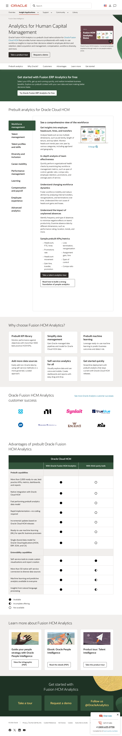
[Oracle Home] (19, 5)
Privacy (25, 723)
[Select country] (105, 5)
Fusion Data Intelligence (16, 18)
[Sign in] (110, 5)
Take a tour (25, 703)
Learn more (76, 66)
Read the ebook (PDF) (59, 664)
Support (46, 12)
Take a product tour (19, 54)
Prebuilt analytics (16, 66)
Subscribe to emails (81, 723)
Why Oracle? (33, 66)
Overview (12, 12)
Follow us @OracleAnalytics (97, 703)
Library (75, 12)
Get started (90, 66)
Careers (70, 723)
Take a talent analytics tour (54, 275)
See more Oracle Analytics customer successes (93, 396)
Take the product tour (95, 664)
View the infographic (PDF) (22, 663)
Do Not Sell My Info (35, 723)
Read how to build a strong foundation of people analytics (56, 283)
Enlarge (91, 146)
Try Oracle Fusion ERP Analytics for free (37, 93)
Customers (47, 66)
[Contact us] (114, 5)
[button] (7, 5)
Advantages (61, 66)
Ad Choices (62, 723)
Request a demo (40, 54)
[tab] (21, 136)
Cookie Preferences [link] (50, 723)
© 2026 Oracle (13, 723)
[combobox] (61, 6)
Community (60, 12)
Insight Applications (27, 12)
